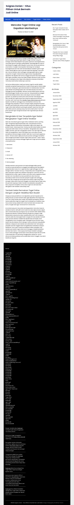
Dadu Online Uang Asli (19, 437)
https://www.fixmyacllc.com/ (12, 281)
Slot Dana (7, 288)
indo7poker (8, 301)
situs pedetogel (9, 329)
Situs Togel (8, 399)
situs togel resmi (9, 324)
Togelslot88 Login (9, 337)
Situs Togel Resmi (9, 319)
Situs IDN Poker (15, 477)
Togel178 (7, 294)
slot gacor (8, 357)
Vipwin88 (7, 256)
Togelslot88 (8, 253)
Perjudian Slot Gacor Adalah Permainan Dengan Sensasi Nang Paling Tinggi (60, 53)
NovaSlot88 (8, 259)
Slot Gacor (8, 254)
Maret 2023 (56, 119)
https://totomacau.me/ (11, 322)
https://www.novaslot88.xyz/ (12, 342)
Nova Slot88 (8, 261)
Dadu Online (8, 379)
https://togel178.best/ (11, 360)
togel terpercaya (9, 331)
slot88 (7, 317)
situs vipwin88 (9, 408)
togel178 (7, 269)
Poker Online (46, 19)
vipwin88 (7, 291)
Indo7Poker (8, 304)
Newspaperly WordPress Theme (55, 502)
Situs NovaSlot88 (9, 423)
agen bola (8, 418)
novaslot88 (8, 321)
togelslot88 (8, 354)
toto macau (8, 339)
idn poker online (9, 302)
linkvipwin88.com (9, 314)
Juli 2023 (55, 106)
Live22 (7, 351)
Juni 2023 (55, 109)
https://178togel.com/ (11, 359)
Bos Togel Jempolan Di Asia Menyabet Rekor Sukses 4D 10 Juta (61, 29)
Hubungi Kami (17, 19)
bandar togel (8, 341)
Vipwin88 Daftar (9, 286)
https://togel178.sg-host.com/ (13, 362)
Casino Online (56, 71)
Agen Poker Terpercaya (11, 389)
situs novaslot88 (9, 407)
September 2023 (57, 99)
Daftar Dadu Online (10, 387)
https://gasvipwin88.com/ (12, 316)
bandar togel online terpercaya (32, 100)
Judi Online (56, 74)
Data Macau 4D (9, 385)
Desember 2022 (57, 129)
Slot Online (27, 19)
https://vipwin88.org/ (10, 283)
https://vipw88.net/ (10, 278)
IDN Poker (7, 390)
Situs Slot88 (8, 367)
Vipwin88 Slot (8, 292)
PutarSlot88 (8, 258)
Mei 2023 (55, 112)
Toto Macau (8, 264)
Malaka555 (8, 279)
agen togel (8, 402)
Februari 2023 (56, 122)
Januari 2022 (56, 142)
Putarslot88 (8, 410)
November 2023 (57, 96)
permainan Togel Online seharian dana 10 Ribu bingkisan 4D (61, 60)
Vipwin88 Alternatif (10, 405)
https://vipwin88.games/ (11, 298)
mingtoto (7, 266)
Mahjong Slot (8, 369)
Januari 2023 (56, 125)
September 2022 (57, 139)
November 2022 (57, 132)
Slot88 (7, 284)
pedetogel (8, 326)
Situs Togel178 (9, 296)
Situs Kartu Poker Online (11, 307)
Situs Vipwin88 (9, 417)
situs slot (7, 384)
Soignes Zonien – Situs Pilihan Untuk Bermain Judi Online (18, 9)
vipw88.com (8, 299)
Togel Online (36, 19)
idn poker (7, 271)
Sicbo (6, 380)
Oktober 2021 (56, 145)
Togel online (8, 397)
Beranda (8, 19)
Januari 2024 (56, 92)
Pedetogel (8, 400)
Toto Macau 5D (9, 309)
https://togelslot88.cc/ (11, 289)
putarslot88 (8, 352)
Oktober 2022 (56, 135)
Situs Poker (8, 336)
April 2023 (55, 115)
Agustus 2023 (56, 102)
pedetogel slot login (10, 327)
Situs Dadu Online (14, 445)
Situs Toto (8, 334)
